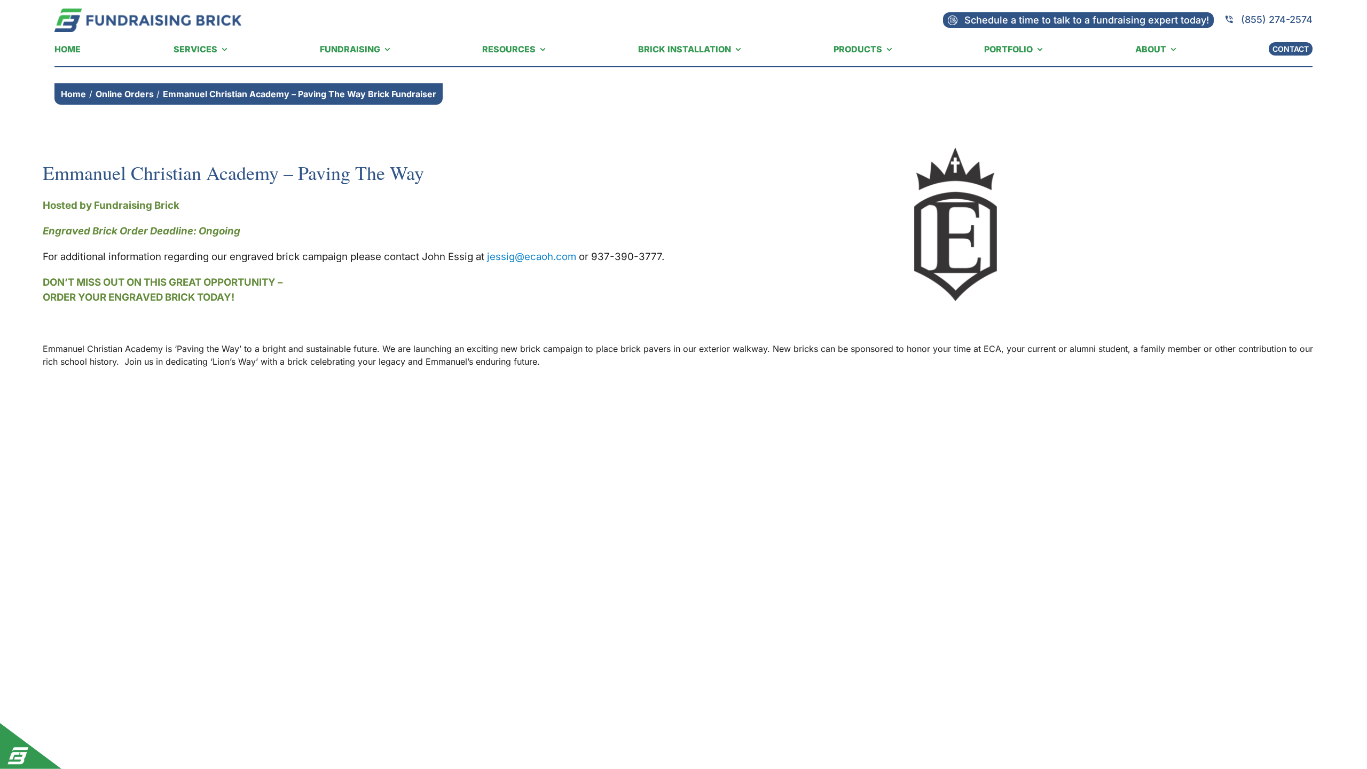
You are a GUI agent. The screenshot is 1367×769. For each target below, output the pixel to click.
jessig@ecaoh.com (531, 256)
